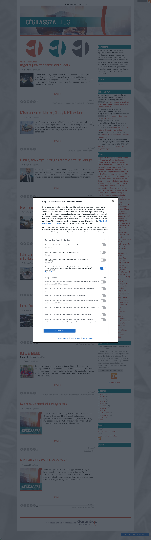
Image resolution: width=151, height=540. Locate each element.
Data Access (75, 338)
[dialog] (75, 270)
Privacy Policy (88, 338)
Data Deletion (63, 338)
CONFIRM (59, 331)
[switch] (103, 244)
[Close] (114, 202)
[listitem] (75, 240)
